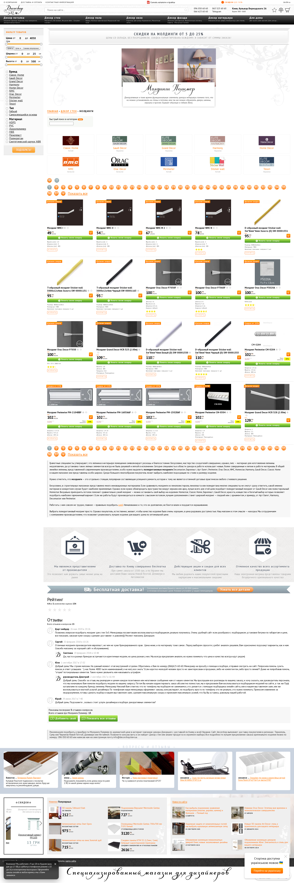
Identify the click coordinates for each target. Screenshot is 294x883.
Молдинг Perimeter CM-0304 (210, 412)
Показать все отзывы (101, 718)
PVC (11, 125)
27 (228, 187)
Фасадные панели (182, 23)
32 (263, 187)
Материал (15, 119)
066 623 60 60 (201, 11)
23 (201, 187)
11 (118, 187)
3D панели (57, 21)
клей (120, 504)
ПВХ (11, 132)
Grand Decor (169, 148)
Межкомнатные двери (216, 21)
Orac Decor (120, 169)
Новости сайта (179, 801)
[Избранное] (274, 10)
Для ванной (262, 21)
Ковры (88, 21)
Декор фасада (177, 17)
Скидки (234, 2)
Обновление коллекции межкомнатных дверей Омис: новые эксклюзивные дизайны (207, 841)
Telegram (216, 11)
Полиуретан (16, 138)
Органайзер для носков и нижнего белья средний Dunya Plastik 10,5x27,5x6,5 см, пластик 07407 (261, 779)
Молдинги (48, 21)
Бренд (13, 71)
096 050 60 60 (201, 8)
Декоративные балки (12, 23)
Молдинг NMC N (203, 227)
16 (153, 187)
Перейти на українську (267, 870)
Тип (11, 108)
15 (146, 187)
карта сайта (71, 861)
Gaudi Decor (119, 148)
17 (160, 187)
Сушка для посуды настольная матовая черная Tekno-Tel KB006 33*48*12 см (203, 779)
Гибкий (13, 111)
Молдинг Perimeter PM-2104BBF (64, 412)
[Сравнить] (281, 10)
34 (277, 187)
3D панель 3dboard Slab (73, 808)
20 (180, 187)
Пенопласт (15, 135)
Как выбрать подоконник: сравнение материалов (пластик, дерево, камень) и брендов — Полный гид (204, 811)
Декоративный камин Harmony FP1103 (23, 836)
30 (249, 187)
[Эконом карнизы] (89, 764)
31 (256, 187)
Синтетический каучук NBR (25, 141)
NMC (71, 169)
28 (235, 187)
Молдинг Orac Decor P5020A (260, 287)
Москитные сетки (70, 826)
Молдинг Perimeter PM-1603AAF (113, 412)
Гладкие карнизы (10, 21)
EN (287, 2)
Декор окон (134, 17)
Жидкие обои (67, 21)
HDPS (12, 122)
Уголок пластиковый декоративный (145, 778)
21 (187, 187)
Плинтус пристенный (99, 21)
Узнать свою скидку (71, 237)
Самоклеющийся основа (23, 114)
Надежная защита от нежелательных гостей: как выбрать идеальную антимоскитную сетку (207, 825)
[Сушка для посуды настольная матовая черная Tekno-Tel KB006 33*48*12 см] (205, 764)
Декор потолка (14, 17)
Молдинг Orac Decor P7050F (161, 287)
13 (132, 187)
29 (242, 187)
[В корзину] (91, 233)
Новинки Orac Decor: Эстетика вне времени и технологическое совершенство (266, 809)
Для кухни (253, 21)
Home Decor (267, 148)
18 (166, 187)
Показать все (78, 193)
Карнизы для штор (133, 21)
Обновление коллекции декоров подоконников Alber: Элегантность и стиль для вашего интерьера (266, 842)
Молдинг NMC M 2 (155, 227)
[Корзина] (287, 10)
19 (173, 187)
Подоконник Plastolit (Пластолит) (29, 778)
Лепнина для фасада (176, 21)
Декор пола (94, 17)
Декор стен (52, 17)
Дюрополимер (17, 129)
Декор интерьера (220, 17)
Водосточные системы (193, 21)
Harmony (218, 148)
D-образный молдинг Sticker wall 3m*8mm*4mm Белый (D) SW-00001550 (167, 351)
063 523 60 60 (219, 8)
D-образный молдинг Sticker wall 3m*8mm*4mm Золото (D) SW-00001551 (266, 229)
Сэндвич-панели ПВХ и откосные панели (139, 845)
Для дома (256, 17)
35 (284, 187)
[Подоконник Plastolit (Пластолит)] (31, 764)
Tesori (266, 169)
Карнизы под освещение (27, 21)
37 (56, 193)
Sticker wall (217, 169)
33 (270, 187)
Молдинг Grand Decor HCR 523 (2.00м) (117, 349)
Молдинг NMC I (55, 227)
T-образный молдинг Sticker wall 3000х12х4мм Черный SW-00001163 (116, 289)
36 (49, 193)
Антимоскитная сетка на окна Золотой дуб (82, 840)
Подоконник (146, 21)
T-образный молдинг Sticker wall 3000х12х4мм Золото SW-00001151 (67, 289)
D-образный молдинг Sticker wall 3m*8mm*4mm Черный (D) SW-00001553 (217, 351)
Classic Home (70, 148)
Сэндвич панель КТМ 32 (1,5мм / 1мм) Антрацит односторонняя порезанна (139, 841)
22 (194, 187)
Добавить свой (65, 718)
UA (284, 2)
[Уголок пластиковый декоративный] (147, 764)
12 (125, 187)
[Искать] (186, 10)
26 (222, 187)
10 (111, 187)
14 (139, 187)
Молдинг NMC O (104, 227)
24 (208, 187)
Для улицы (272, 21)
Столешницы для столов (235, 21)
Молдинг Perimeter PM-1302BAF (163, 412)
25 (215, 187)
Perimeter (168, 169)
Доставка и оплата (31, 2)
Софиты (170, 23)
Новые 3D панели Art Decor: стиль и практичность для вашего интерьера (262, 825)
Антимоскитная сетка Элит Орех (77, 823)
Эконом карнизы (78, 778)
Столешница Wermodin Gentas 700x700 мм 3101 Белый (141, 825)
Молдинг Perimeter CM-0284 (260, 349)
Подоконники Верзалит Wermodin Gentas (140, 808)
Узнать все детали (235, 589)
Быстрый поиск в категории (65, 119)
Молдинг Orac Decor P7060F (210, 287)
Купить (52, 250)
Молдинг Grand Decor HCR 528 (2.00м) (265, 412)
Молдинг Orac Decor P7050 (61, 349)
